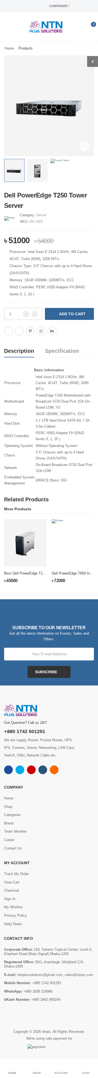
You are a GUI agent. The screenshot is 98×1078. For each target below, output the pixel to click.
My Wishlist (13, 907)
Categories (12, 815)
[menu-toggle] (6, 26)
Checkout (11, 890)
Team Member (15, 831)
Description (19, 351)
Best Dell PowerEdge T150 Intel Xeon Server (39, 573)
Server (41, 215)
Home (9, 48)
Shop (8, 807)
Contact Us (13, 848)
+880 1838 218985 (38, 991)
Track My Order (16, 874)
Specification (62, 351)
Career (9, 840)
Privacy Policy (15, 915)
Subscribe (46, 672)
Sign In (9, 899)
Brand (8, 823)
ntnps (46, 1032)
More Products (17, 509)
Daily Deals (13, 924)
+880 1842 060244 (45, 999)
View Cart (11, 882)
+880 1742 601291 (24, 731)
